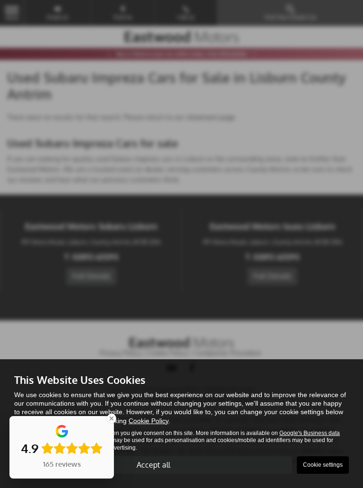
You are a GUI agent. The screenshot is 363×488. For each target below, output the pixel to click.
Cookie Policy (148, 421)
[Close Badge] (111, 418)
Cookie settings (323, 464)
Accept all (153, 465)
